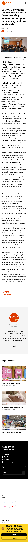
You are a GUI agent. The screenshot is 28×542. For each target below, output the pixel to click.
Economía (5, 293)
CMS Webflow (5, 520)
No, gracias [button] (14, 538)
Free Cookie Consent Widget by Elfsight (14, 541)
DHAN (3, 522)
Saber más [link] (18, 531)
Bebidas (4, 489)
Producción (6, 291)
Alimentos (4, 488)
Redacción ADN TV (14, 324)
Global (3, 491)
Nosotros (4, 495)
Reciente (4, 486)
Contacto (4, 497)
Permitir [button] (14, 534)
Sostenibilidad (7, 294)
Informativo (5, 493)
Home (3, 484)
